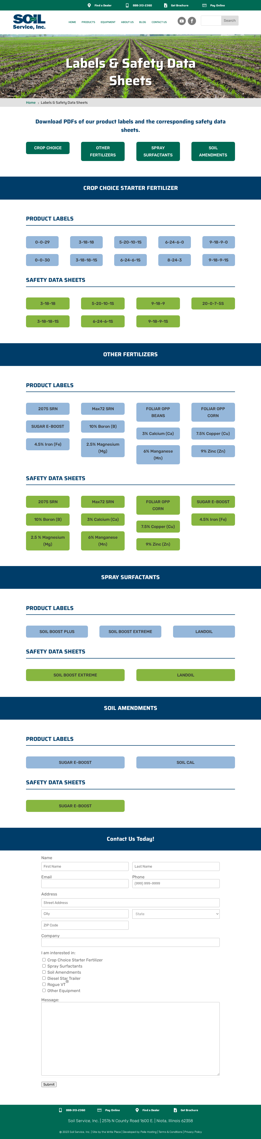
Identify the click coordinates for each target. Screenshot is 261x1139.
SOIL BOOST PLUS (57, 631)
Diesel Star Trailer (64, 978)
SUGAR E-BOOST (47, 426)
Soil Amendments (64, 972)
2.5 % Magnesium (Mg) (48, 541)
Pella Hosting (148, 1132)
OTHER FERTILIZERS (103, 151)
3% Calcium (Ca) (158, 433)
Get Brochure (179, 5)
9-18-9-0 (219, 242)
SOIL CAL (185, 762)
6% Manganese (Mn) (158, 455)
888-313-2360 (142, 5)
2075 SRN (48, 408)
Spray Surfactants (64, 966)
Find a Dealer (103, 5)
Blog (142, 22)
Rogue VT (58, 985)
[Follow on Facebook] (192, 21)
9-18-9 (158, 303)
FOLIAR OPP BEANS (158, 412)
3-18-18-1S (86, 260)
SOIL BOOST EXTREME (130, 631)
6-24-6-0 (174, 242)
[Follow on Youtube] (182, 21)
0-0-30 (42, 260)
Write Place (114, 1132)
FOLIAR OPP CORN (213, 412)
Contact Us (159, 22)
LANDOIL (204, 631)
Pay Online (217, 5)
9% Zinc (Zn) (213, 451)
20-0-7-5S (213, 303)
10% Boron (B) (103, 426)
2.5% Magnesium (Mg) (102, 448)
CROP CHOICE (48, 147)
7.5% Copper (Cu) (213, 433)
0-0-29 (42, 242)
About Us (127, 22)
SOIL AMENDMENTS (213, 151)
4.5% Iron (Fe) (47, 444)
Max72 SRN (103, 408)
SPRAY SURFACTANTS (158, 151)
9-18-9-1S (218, 260)
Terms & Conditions (170, 1132)
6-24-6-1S (130, 260)
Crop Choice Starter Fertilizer (75, 960)
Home (72, 22)
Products (88, 22)
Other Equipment (63, 991)
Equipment (108, 22)
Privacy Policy (193, 1132)
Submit (49, 1084)
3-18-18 (86, 242)
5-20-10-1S (130, 242)
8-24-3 (174, 260)
